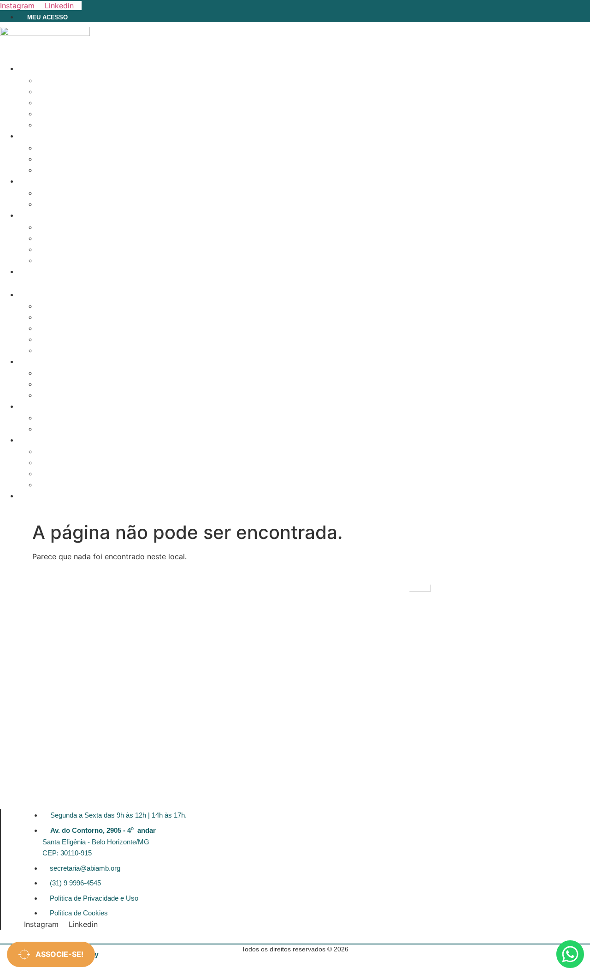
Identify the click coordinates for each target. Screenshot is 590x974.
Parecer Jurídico (68, 114)
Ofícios (50, 125)
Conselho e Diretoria (76, 204)
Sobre (33, 181)
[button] (250, 283)
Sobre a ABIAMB (63, 193)
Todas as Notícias (69, 227)
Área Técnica (44, 69)
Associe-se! (56, 954)
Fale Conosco (45, 272)
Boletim (51, 249)
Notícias (36, 215)
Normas (51, 92)
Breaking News (63, 238)
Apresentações (65, 103)
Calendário (57, 80)
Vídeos (49, 260)
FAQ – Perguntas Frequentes (89, 170)
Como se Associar (69, 159)
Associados (42, 136)
